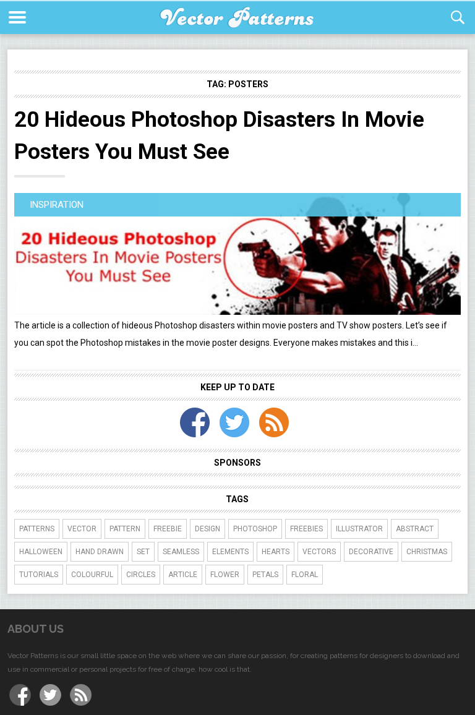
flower (224, 574)
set (143, 551)
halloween (40, 551)
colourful (92, 574)
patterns (36, 528)
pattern (124, 528)
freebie (167, 528)
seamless (181, 551)
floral (304, 574)
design (207, 528)
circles (140, 574)
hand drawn (99, 551)
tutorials (38, 574)
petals (265, 574)
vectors (319, 551)
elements (230, 551)
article (182, 574)
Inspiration (56, 204)
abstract (415, 528)
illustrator (359, 528)
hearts (275, 551)
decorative (371, 551)
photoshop (255, 528)
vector (81, 528)
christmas (426, 551)
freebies (306, 528)
